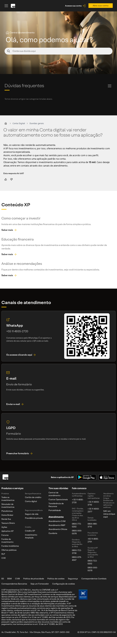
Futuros (5, 535)
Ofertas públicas (9, 550)
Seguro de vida (31, 514)
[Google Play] (86, 477)
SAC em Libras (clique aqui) (109, 514)
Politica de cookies (55, 578)
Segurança (73, 578)
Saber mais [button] (7, 229)
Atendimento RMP (57, 525)
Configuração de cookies (63, 583)
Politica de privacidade (33, 578)
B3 (2, 578)
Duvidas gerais (37, 123)
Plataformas (7, 511)
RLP (3, 554)
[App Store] (107, 477)
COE (3, 558)
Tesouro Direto (8, 523)
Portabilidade (55, 510)
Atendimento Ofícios (58, 529)
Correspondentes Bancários (14, 583)
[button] (5, 123)
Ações (4, 527)
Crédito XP (30, 530)
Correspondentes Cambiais (93, 578)
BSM (9, 578)
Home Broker (7, 515)
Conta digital (31, 501)
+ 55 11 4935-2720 (78, 501)
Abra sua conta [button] (101, 5)
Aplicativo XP (7, 531)
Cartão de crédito (33, 497)
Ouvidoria (53, 533)
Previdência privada (34, 518)
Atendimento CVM (57, 521)
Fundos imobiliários (10, 546)
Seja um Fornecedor (40, 583)
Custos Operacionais (58, 499)
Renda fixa (6, 519)
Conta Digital (19, 123)
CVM (17, 578)
